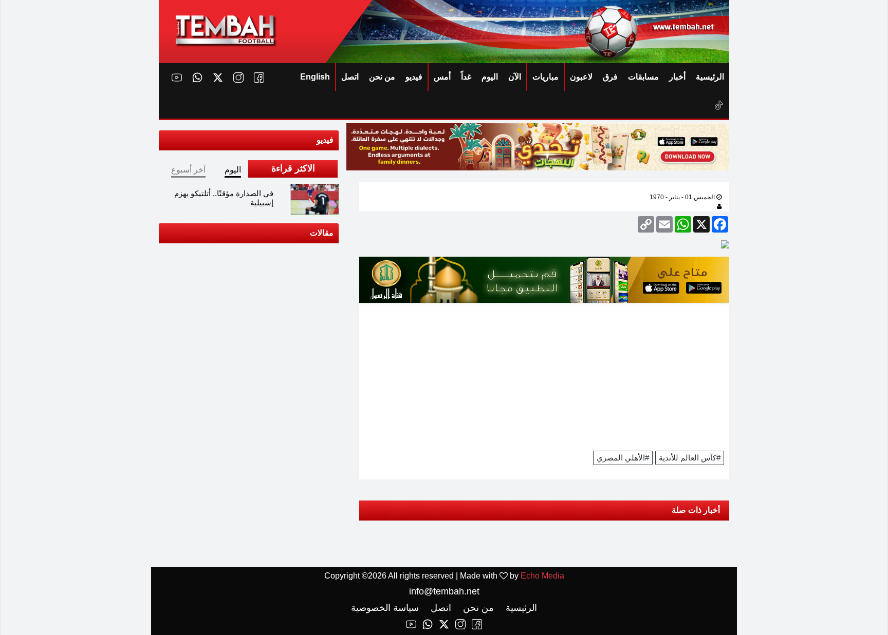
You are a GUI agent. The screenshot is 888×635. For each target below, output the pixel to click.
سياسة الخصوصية (385, 608)
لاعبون (581, 76)
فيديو (413, 76)
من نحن (382, 76)
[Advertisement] (544, 376)
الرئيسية (710, 76)
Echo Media (542, 575)
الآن (514, 76)
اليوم (490, 76)
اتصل (350, 76)
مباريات (545, 76)
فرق (610, 76)
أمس (442, 76)
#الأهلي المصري (623, 457)
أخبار (677, 76)
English (315, 76)
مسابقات (643, 76)
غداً (466, 76)
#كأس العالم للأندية (689, 457)
